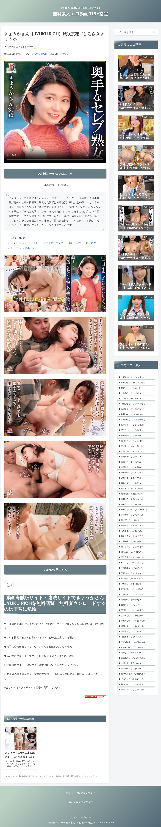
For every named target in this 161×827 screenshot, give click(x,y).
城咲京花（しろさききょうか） (20, 46)
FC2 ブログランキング (80, 801)
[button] (154, 32)
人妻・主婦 (82, 242)
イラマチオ (47, 242)
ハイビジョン (30, 242)
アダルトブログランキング (80, 792)
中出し (69, 242)
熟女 (93, 242)
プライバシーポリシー (80, 817)
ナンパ (59, 242)
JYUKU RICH (39, 53)
